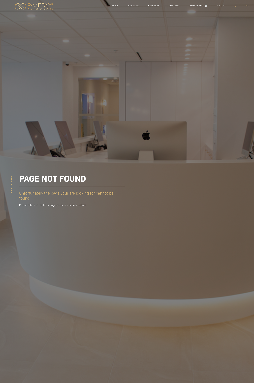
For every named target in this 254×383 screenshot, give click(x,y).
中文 (247, 5)
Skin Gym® (174, 5)
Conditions (154, 5)
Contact (221, 5)
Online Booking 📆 (198, 5)
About (115, 5)
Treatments (133, 5)
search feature (77, 205)
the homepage (47, 205)
